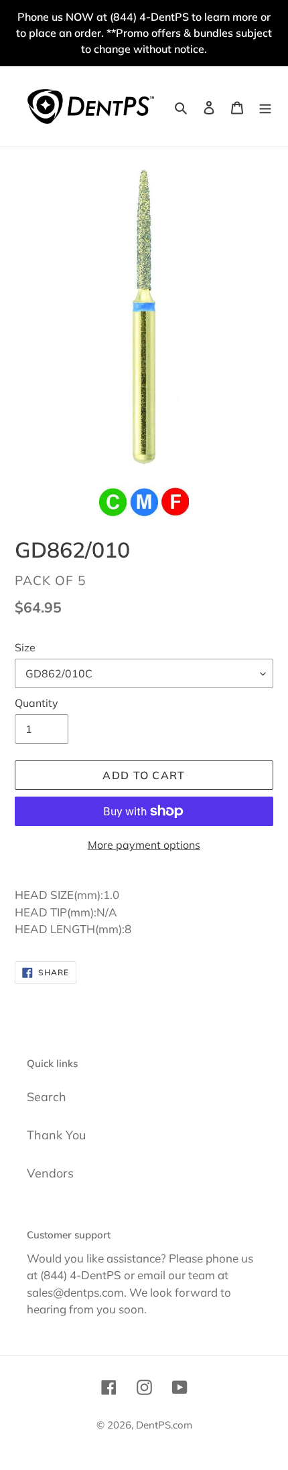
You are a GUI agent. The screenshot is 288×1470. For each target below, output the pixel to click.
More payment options (144, 844)
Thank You (56, 1135)
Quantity (36, 703)
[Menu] (265, 106)
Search (46, 1097)
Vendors (50, 1173)
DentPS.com (164, 1424)
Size (25, 647)
